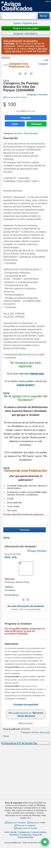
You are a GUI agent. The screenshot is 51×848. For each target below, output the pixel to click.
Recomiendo (21, 97)
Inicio (6, 832)
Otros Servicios (13, 51)
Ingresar (17, 23)
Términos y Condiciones (20, 834)
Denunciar (45, 732)
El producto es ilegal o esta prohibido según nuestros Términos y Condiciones (27, 493)
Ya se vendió (13, 506)
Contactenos (24, 832)
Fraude (10, 498)
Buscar (43, 16)
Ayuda (13, 832)
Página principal (26, 723)
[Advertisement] (25, 771)
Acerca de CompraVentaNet (30, 836)
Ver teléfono (10, 590)
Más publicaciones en (25, 714)
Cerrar (6, 80)
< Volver (6, 57)
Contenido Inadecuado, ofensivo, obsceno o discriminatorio (27, 486)
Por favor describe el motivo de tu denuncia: (23, 514)
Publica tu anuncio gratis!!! (26, 28)
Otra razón (12, 510)
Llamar (14, 124)
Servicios (42, 48)
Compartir (43, 63)
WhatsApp (36, 124)
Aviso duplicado (14, 502)
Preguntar (26, 117)
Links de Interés (38, 832)
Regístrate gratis (30, 23)
